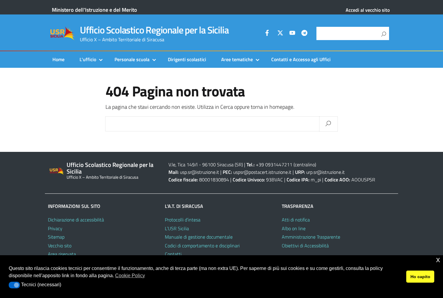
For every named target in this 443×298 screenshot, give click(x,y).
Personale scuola (132, 59)
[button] (14, 285)
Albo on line (294, 228)
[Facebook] (268, 33)
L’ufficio (88, 59)
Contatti (173, 254)
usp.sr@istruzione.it (199, 172)
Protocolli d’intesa (182, 219)
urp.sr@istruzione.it (325, 172)
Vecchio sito (59, 245)
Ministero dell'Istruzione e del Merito (94, 10)
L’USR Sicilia (177, 228)
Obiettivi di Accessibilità (305, 245)
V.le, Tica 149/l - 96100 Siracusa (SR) (205, 164)
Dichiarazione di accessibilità (76, 219)
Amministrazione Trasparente (311, 236)
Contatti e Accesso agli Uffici (301, 59)
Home (58, 59)
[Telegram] (304, 33)
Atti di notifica (296, 219)
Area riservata (62, 254)
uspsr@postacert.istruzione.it (262, 172)
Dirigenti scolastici (187, 59)
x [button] (438, 259)
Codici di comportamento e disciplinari (202, 245)
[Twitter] (280, 33)
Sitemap (56, 236)
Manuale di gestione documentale (199, 236)
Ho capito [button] (420, 276)
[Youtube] (292, 33)
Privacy (55, 228)
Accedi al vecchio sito (368, 10)
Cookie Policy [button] (130, 275)
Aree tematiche (237, 59)
